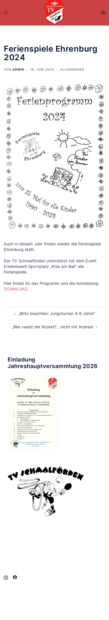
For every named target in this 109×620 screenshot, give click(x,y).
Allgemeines (72, 69)
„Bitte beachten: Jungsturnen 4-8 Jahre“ (56, 313)
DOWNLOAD (16, 288)
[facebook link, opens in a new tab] (15, 577)
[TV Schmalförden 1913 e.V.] (54, 12)
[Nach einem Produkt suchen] (103, 13)
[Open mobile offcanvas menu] (6, 12)
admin (18, 69)
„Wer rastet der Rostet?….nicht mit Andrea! (52, 326)
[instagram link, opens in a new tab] (6, 577)
